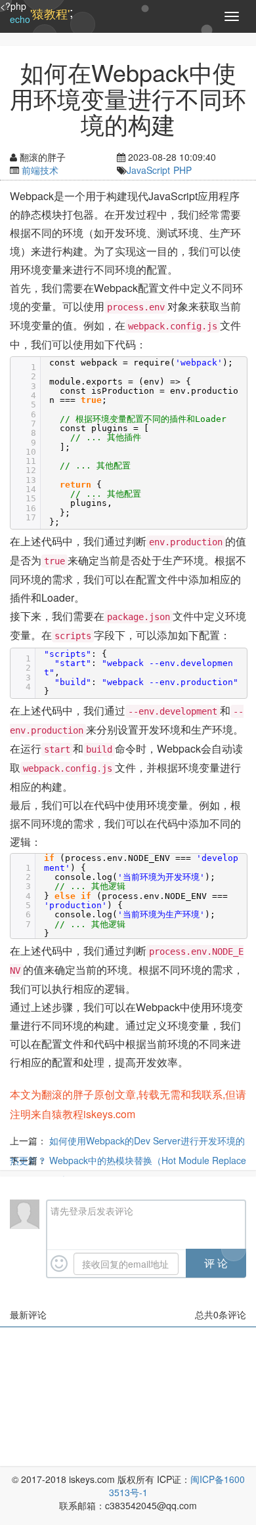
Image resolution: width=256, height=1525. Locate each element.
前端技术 (40, 170)
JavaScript (148, 170)
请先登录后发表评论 (92, 1210)
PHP (182, 170)
